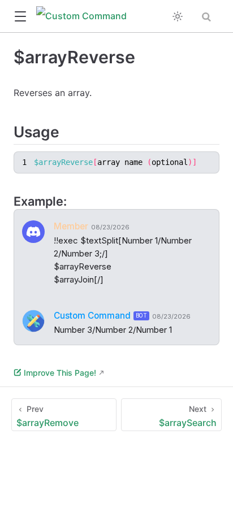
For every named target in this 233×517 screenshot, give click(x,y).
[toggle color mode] (178, 16)
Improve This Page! (60, 372)
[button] (20, 17)
